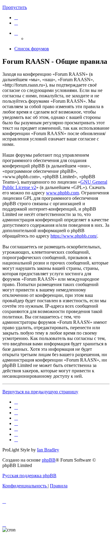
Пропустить (14, 7)
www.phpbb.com (62, 192)
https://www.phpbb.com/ (73, 235)
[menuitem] (16, 17)
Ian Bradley (48, 449)
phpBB (49, 460)
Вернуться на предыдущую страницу (40, 391)
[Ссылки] (16, 33)
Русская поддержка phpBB (29, 475)
